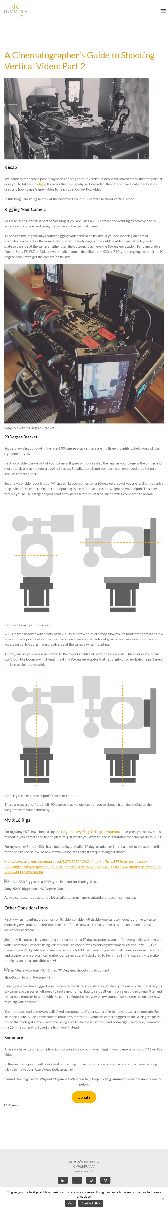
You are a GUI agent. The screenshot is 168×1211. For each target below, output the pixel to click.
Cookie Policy (90, 1203)
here (42, 184)
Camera (13, 1105)
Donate (84, 1097)
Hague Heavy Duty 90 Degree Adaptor (90, 831)
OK (70, 1203)
